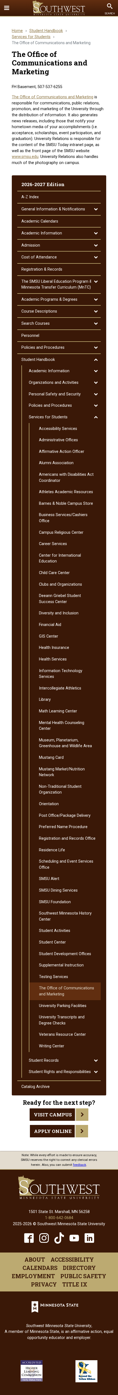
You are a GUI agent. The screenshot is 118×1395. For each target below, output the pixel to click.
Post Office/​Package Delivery (65, 815)
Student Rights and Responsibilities (60, 1071)
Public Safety (83, 1276)
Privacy (44, 1284)
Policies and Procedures (42, 347)
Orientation (49, 804)
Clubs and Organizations (60, 584)
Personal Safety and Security (55, 394)
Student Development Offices (65, 954)
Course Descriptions (39, 311)
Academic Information (41, 233)
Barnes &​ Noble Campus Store (66, 503)
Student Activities (54, 930)
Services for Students (31, 37)
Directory (79, 1267)
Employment (33, 1276)
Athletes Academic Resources (66, 492)
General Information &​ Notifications (53, 209)
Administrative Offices (58, 440)
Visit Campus (53, 1114)
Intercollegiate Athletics (60, 688)
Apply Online (53, 1131)
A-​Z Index (30, 197)
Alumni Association (56, 463)
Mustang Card (51, 757)
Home (17, 30)
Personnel (30, 335)
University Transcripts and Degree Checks (62, 1020)
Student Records (44, 1060)
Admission (30, 245)
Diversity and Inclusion (58, 613)
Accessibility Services (58, 428)
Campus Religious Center (61, 532)
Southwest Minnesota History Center (65, 916)
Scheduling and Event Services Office (66, 864)
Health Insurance (54, 647)
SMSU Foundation (55, 902)
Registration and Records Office (67, 838)
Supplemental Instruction (61, 965)
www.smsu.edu (25, 156)
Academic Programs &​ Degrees (49, 299)
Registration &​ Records (41, 269)
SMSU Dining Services (58, 890)
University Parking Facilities (62, 1005)
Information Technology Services (60, 674)
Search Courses (35, 323)
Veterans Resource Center (62, 1034)
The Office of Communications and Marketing (52, 97)
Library (45, 699)
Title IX (74, 1284)
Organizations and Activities (53, 382)
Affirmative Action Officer (61, 451)
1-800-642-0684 (59, 1218)
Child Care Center (54, 572)
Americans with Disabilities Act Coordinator (66, 477)
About (34, 1259)
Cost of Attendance (39, 257)
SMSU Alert (49, 878)
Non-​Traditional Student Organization (60, 789)
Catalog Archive (35, 1086)
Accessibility (72, 1259)
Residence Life (52, 850)
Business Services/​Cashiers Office (63, 517)
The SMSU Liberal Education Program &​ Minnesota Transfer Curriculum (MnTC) (56, 284)
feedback (79, 1165)
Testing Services (53, 976)
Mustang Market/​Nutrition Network (62, 772)
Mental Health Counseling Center (61, 725)
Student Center (52, 942)
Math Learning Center (58, 711)
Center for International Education (60, 558)
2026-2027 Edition (42, 184)
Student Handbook (46, 30)
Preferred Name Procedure (63, 827)
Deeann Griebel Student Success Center (60, 598)
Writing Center (51, 1046)
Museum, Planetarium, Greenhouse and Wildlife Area (65, 743)
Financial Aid (50, 624)
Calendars (40, 1267)
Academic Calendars (39, 221)
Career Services (53, 543)
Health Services (53, 659)
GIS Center (48, 636)
